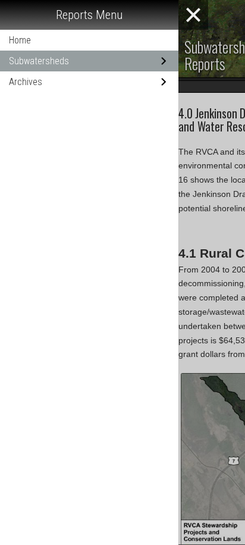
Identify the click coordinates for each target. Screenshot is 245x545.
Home (20, 40)
